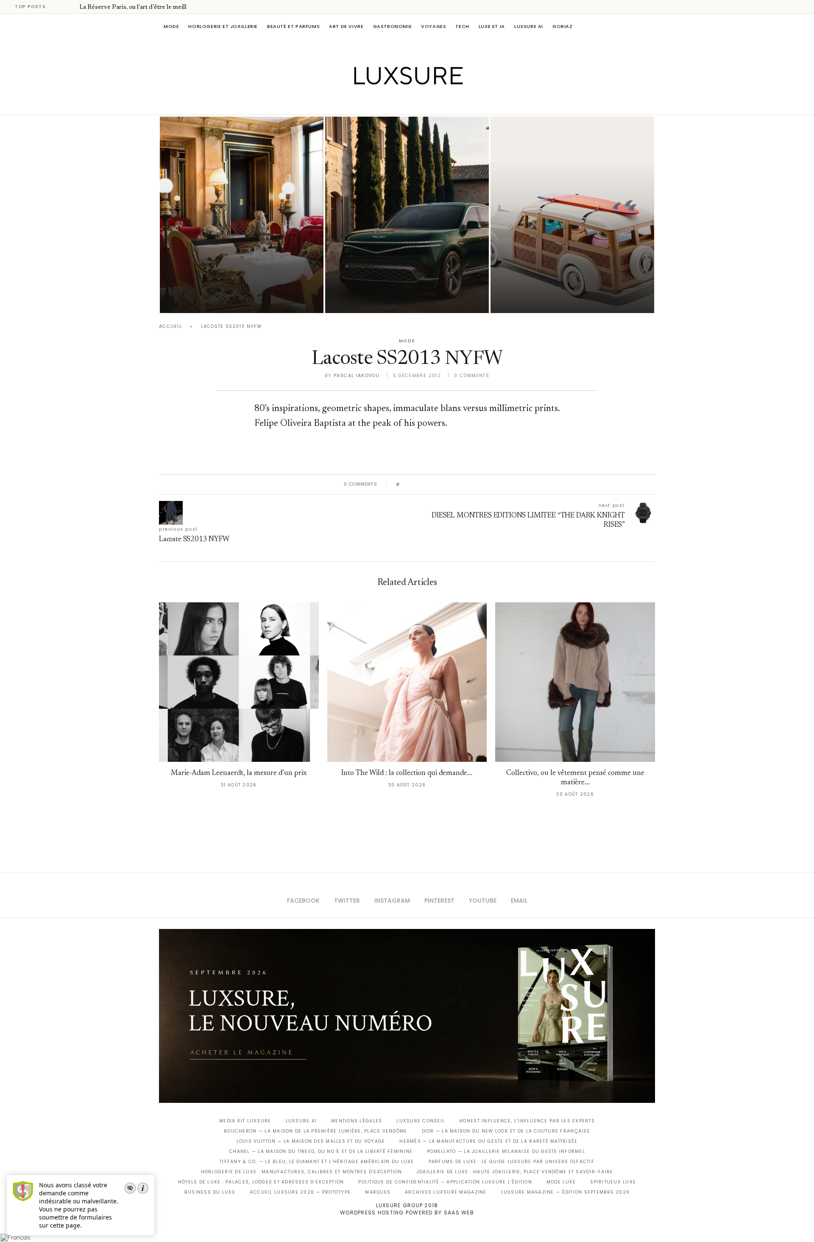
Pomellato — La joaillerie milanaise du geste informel (506, 1151)
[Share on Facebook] (414, 484)
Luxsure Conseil (420, 1121)
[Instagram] (401, 103)
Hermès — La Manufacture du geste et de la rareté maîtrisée (488, 1141)
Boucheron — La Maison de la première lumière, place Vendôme (315, 1131)
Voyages (433, 26)
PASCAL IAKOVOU (203, 298)
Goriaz (562, 26)
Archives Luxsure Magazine (446, 1192)
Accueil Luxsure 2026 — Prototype (300, 1192)
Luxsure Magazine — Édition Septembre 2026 (565, 1192)
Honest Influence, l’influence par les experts (527, 1121)
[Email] (437, 103)
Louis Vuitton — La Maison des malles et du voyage (311, 1141)
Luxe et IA (492, 26)
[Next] (71, 7)
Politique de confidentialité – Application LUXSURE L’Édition (445, 1182)
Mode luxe (561, 1182)
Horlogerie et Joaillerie (223, 26)
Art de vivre (346, 26)
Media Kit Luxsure (245, 1121)
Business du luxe (209, 1192)
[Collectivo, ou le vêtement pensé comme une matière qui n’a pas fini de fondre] (575, 682)
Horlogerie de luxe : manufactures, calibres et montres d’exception (301, 1172)
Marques (377, 1192)
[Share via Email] (471, 484)
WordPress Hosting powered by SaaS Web (407, 1212)
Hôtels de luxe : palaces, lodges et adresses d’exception (261, 1182)
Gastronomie (392, 26)
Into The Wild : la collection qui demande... (406, 773)
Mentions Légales (356, 1121)
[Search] (651, 26)
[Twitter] (389, 103)
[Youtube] (425, 103)
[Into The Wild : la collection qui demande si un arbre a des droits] (407, 682)
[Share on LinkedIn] (438, 484)
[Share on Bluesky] (463, 484)
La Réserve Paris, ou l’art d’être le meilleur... (139, 8)
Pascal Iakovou (356, 375)
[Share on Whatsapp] (447, 484)
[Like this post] (404, 484)
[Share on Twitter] (422, 484)
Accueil (170, 326)
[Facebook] (377, 103)
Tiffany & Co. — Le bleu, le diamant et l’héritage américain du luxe (317, 1161)
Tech (462, 26)
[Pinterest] (413, 103)
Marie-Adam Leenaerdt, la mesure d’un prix (239, 773)
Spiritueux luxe (613, 1182)
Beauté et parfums (293, 26)
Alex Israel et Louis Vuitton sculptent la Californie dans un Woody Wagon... (562, 274)
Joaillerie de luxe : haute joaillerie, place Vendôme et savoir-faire (515, 1172)
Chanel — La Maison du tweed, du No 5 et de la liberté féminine (321, 1151)
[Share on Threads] (455, 484)
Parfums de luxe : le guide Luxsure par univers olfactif (511, 1161)
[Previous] (60, 7)
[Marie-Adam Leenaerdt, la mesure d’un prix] (239, 682)
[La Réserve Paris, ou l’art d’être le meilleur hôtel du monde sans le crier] (241, 215)
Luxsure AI (528, 26)
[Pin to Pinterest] (430, 484)
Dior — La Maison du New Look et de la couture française (506, 1131)
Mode (171, 26)
